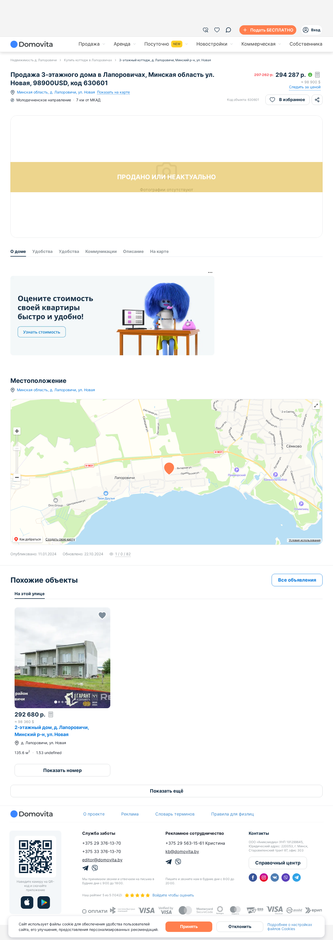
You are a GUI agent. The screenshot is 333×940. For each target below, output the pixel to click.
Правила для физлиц (232, 814)
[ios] (27, 902)
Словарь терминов (175, 814)
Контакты (259, 833)
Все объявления (297, 580)
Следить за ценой (305, 87)
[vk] (275, 877)
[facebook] (253, 877)
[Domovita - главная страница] (31, 44)
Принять (189, 926)
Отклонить (239, 926)
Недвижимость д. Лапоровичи (33, 60)
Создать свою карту (60, 539)
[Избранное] (217, 30)
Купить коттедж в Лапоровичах (88, 60)
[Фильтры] (205, 30)
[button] (62, 657)
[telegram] (296, 877)
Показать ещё (166, 791)
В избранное (292, 99)
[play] (43, 902)
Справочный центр (277, 863)
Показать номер (62, 770)
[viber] (285, 877)
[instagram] (264, 877)
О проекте (94, 814)
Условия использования (305, 540)
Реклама (130, 814)
